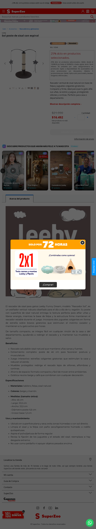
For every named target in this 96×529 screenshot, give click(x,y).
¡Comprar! (48, 284)
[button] (90, 522)
